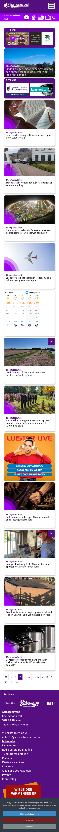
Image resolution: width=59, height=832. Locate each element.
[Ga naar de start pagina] (6, 677)
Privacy (6, 775)
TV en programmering (15, 753)
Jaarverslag (9, 779)
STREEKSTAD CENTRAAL (29, 465)
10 (6, 682)
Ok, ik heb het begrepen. (29, 814)
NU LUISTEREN (40, 17)
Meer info (29, 826)
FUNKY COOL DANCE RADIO (29, 474)
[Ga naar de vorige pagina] (11, 677)
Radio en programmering (17, 749)
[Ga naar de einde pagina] (16, 682)
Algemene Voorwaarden (16, 770)
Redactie (7, 758)
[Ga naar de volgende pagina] (11, 682)
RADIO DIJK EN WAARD (29, 470)
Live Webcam (33, 17)
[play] (27, 17)
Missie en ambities (13, 762)
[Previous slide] (4, 703)
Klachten (7, 766)
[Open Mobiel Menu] (51, 6)
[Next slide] (54, 703)
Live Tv (47, 17)
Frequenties (9, 745)
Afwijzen (29, 820)
